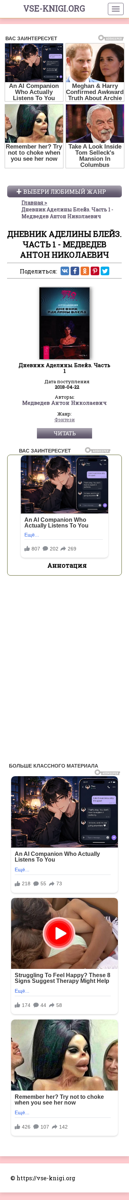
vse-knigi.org (54, 8)
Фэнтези (64, 420)
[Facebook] (75, 271)
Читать (64, 433)
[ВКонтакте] (65, 271)
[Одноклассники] (85, 271)
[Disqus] (64, 671)
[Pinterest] (95, 271)
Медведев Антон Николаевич (64, 403)
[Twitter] (105, 271)
